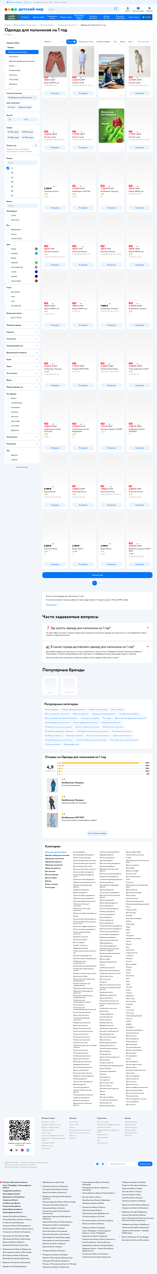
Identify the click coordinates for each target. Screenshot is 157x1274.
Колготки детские (132, 1033)
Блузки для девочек (106, 920)
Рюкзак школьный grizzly (82, 858)
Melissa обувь (131, 895)
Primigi (128, 858)
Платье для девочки (80, 1079)
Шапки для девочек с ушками (136, 1099)
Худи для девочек (106, 917)
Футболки (13, 84)
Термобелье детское (107, 1034)
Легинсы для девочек (107, 858)
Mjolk (128, 984)
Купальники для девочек (134, 1030)
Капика (128, 941)
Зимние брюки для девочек (109, 934)
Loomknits (129, 956)
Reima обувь (130, 868)
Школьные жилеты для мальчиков (81, 905)
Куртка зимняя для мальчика (83, 1031)
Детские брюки (105, 1051)
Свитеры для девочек (107, 866)
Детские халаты (131, 1044)
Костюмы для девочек (107, 914)
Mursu (128, 907)
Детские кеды (131, 913)
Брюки (12, 66)
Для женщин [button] (50, 871)
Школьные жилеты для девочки (84, 929)
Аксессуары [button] (50, 887)
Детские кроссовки (107, 1083)
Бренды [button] (48, 881)
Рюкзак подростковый (134, 1064)
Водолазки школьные (80, 937)
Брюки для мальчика (80, 1025)
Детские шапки (131, 1067)
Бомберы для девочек (107, 911)
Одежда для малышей (80, 948)
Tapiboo (102, 1091)
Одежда (10, 47)
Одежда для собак (131, 1133)
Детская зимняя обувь (133, 893)
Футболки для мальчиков (82, 1028)
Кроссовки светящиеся (108, 1071)
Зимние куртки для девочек (109, 893)
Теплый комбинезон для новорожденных (81, 984)
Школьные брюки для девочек (84, 895)
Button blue (130, 950)
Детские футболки (106, 998)
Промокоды (46, 1133)
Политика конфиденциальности (53, 1136)
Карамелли (130, 996)
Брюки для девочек (106, 906)
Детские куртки (105, 979)
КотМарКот (130, 1027)
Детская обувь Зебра (133, 852)
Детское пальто (105, 1040)
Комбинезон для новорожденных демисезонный (84, 1008)
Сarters (128, 973)
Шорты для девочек (107, 890)
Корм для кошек (130, 1125)
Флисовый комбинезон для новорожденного (83, 996)
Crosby (128, 990)
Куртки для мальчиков (81, 1015)
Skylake (75, 916)
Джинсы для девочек (107, 900)
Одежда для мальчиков (67, 25)
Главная (8, 25)
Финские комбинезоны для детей (109, 1004)
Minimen (129, 987)
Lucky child (130, 1010)
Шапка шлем (130, 1073)
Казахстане (25, 1167)
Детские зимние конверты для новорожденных (84, 980)
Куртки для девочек (106, 923)
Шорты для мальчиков (81, 1059)
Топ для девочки (131, 1056)
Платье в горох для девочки (109, 932)
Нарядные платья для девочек (83, 1076)
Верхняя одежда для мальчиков (21, 61)
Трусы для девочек (132, 1039)
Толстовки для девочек (81, 1087)
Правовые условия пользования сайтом (34, 1162)
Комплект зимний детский (109, 1031)
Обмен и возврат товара (50, 1127)
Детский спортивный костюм (110, 985)
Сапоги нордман (105, 1068)
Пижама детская (131, 1041)
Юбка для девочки (79, 1084)
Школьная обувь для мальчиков (84, 901)
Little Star (129, 1004)
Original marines (131, 953)
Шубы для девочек (106, 860)
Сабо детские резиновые (135, 901)
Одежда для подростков (108, 995)
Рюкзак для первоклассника (136, 1070)
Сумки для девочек (132, 1102)
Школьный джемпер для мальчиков (81, 933)
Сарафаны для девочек (81, 890)
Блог (98, 1140)
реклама (121, 95)
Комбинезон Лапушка (73, 782)
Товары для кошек (131, 1122)
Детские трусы (131, 1053)
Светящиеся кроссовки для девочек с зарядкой (109, 949)
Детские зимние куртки (108, 1037)
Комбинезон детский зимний (110, 973)
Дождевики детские (107, 1025)
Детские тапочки (106, 1086)
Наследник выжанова (133, 938)
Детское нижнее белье (134, 1050)
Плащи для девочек (106, 1014)
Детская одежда (46, 25)
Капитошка (130, 1013)
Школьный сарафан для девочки (84, 926)
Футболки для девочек (81, 1100)
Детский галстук (132, 1084)
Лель (127, 978)
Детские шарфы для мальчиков (137, 1087)
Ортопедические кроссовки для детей (137, 861)
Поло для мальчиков (80, 1043)
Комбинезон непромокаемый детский (110, 988)
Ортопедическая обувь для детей (111, 1066)
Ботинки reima (131, 874)
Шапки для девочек (133, 1076)
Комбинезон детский (107, 968)
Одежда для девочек (107, 855)
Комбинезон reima (106, 976)
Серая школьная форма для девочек (82, 886)
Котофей (129, 915)
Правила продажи (48, 1130)
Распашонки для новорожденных (85, 958)
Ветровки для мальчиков (82, 1023)
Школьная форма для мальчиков (84, 860)
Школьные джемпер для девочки (84, 919)
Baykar (128, 1007)
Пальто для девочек (106, 882)
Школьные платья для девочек (83, 879)
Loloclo (128, 970)
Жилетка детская (105, 1020)
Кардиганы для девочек (81, 1098)
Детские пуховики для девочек (111, 874)
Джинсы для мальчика (80, 1070)
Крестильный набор (80, 976)
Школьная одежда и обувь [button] (55, 852)
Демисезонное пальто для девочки (82, 1104)
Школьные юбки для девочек (83, 872)
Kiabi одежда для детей (134, 1016)
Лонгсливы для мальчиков (82, 1067)
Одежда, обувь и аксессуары (24, 25)
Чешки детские (105, 1077)
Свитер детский (105, 1054)
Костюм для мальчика (80, 1034)
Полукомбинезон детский (109, 1001)
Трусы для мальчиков (133, 1047)
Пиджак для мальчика (107, 1045)
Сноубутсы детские (107, 1063)
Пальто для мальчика (80, 1050)
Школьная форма (79, 852)
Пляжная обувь (131, 910)
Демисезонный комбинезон (110, 970)
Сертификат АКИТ (48, 1143)
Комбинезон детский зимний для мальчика (85, 1046)
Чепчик (128, 1059)
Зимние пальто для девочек (83, 1082)
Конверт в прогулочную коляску (84, 973)
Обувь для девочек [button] (53, 868)
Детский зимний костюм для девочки (110, 896)
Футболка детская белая (108, 1043)
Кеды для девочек (106, 956)
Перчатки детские (132, 1079)
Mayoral (128, 944)
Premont (129, 993)
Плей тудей (130, 924)
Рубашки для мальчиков (81, 1040)
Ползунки (103, 982)
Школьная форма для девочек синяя (83, 876)
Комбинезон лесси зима (108, 1008)
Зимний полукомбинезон (109, 1048)
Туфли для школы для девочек (83, 898)
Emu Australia (131, 1001)
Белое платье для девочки (109, 903)
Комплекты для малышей (82, 1012)
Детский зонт (131, 1104)
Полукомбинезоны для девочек (111, 926)
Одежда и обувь (12, 43)
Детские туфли (105, 959)
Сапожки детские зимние (135, 855)
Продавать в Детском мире (51, 1125)
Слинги (102, 965)
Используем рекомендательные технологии (20, 1165)
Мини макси (130, 999)
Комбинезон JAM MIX (73, 817)
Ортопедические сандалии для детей (137, 886)
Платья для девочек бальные (83, 1095)
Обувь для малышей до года (83, 988)
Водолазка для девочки (108, 937)
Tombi (128, 879)
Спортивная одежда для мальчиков (81, 1019)
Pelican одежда (131, 964)
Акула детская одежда (133, 918)
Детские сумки (131, 1082)
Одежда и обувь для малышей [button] (57, 855)
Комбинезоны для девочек (109, 877)
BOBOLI (129, 1024)
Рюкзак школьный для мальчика (84, 869)
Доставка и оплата (48, 1122)
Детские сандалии (132, 865)
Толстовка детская (106, 1017)
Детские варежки (132, 1062)
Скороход (129, 882)
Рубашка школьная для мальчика (84, 882)
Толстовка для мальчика (81, 1037)
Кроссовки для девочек (108, 946)
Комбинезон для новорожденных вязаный (82, 1001)
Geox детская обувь (106, 1097)
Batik (128, 981)
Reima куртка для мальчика (82, 1073)
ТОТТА (128, 1021)
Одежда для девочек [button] (53, 862)
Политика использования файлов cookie (53, 1139)
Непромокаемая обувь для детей (137, 904)
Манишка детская (132, 1096)
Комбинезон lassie (106, 992)
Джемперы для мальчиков (82, 1062)
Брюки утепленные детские (109, 1057)
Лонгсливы (13, 79)
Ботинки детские (132, 898)
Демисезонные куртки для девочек (109, 870)
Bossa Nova (130, 976)
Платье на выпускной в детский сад (84, 952)
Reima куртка (104, 1011)
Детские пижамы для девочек (110, 863)
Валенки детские (106, 1103)
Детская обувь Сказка (107, 1106)
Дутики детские (131, 890)
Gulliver (129, 921)
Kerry (128, 947)
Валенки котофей (132, 871)
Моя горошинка (78, 1005)
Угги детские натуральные (109, 1100)
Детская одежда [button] (51, 874)
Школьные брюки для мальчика (84, 863)
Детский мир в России (13, 1167)
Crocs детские (105, 1080)
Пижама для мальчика (80, 1053)
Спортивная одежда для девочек (111, 879)
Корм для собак (130, 1130)
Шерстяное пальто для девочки (111, 929)
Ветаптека (128, 1136)
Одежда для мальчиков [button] (54, 858)
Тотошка (129, 967)
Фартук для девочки (80, 893)
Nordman (103, 1074)
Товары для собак (131, 1127)
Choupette (129, 936)
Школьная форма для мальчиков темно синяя (84, 922)
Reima (128, 930)
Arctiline (129, 1019)
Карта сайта (46, 1148)
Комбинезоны (14, 70)
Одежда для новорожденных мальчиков (83, 992)
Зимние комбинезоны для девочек (82, 1091)
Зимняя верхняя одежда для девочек (109, 886)
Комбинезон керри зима (108, 1028)
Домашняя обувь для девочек (110, 953)
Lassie (128, 933)
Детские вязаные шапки (134, 1090)
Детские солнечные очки (135, 1093)
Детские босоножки (133, 877)
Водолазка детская (106, 1023)
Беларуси (34, 1167)
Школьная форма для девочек (83, 855)
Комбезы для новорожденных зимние (83, 969)
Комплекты (13, 56)
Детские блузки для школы (82, 866)
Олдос (128, 927)
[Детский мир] (24, 9)
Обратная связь (47, 1146)
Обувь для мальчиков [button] (54, 865)
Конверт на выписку (80, 945)
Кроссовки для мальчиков (109, 940)
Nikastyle (129, 958)
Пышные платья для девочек (109, 852)
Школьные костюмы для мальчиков (81, 909)
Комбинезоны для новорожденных (79, 962)
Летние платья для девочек (109, 909)
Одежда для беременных (108, 962)
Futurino (129, 961)
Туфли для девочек (106, 943)
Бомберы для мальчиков (81, 1056)
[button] (146, 17)
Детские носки (131, 1036)
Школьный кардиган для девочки (84, 913)
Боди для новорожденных (82, 956)
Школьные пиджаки (80, 940)
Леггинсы (13, 75)
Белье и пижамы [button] (51, 884)
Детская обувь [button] (51, 878)
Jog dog (102, 1094)
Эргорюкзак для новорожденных (85, 966)
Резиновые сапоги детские (109, 1088)
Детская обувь (105, 1060)
